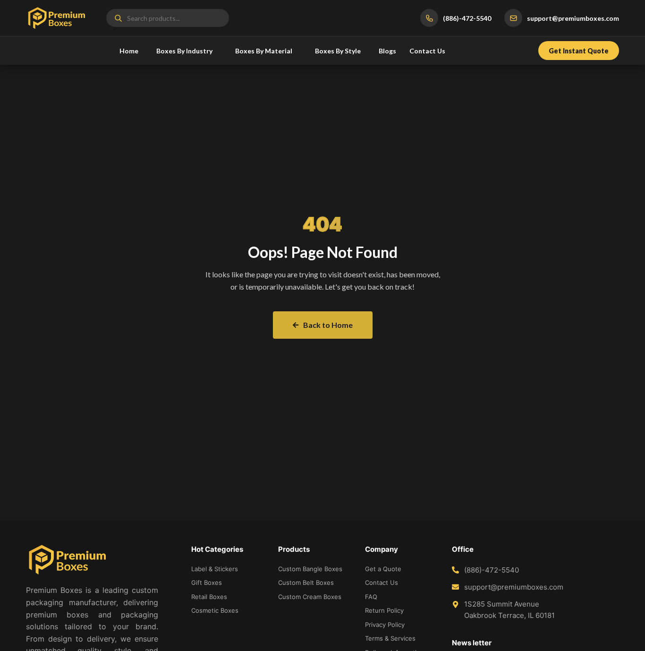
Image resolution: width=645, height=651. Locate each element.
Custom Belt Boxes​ (306, 582)
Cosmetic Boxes (214, 610)
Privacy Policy (385, 624)
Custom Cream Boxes (309, 596)
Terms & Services (390, 638)
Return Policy (384, 610)
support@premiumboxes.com (513, 586)
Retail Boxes (209, 596)
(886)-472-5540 (491, 569)
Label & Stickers (214, 569)
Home (128, 51)
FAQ (371, 596)
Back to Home (328, 324)
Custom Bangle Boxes (310, 569)
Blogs (387, 51)
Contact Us (427, 51)
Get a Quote (383, 569)
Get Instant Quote (579, 51)
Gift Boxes (206, 582)
